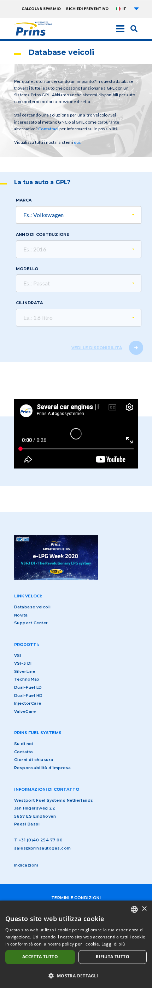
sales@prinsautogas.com (42, 848)
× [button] (144, 909)
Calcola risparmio (41, 8)
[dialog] (76, 944)
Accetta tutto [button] (40, 957)
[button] (76, 975)
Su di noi (23, 743)
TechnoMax (26, 679)
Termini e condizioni (76, 897)
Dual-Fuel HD (28, 695)
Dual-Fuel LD (28, 687)
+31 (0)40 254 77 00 (41, 839)
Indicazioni (26, 865)
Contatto (23, 751)
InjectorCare (27, 703)
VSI (17, 655)
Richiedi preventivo (87, 8)
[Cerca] (134, 28)
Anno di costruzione (43, 234)
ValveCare (25, 711)
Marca (23, 200)
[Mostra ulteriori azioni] (136, 8)
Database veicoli (32, 606)
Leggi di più (113, 944)
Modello (27, 268)
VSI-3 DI (23, 663)
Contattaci (48, 128)
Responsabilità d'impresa (42, 767)
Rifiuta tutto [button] (112, 957)
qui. (77, 142)
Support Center (31, 622)
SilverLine (24, 671)
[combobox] (134, 909)
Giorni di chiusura (33, 759)
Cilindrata (29, 302)
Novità (21, 615)
